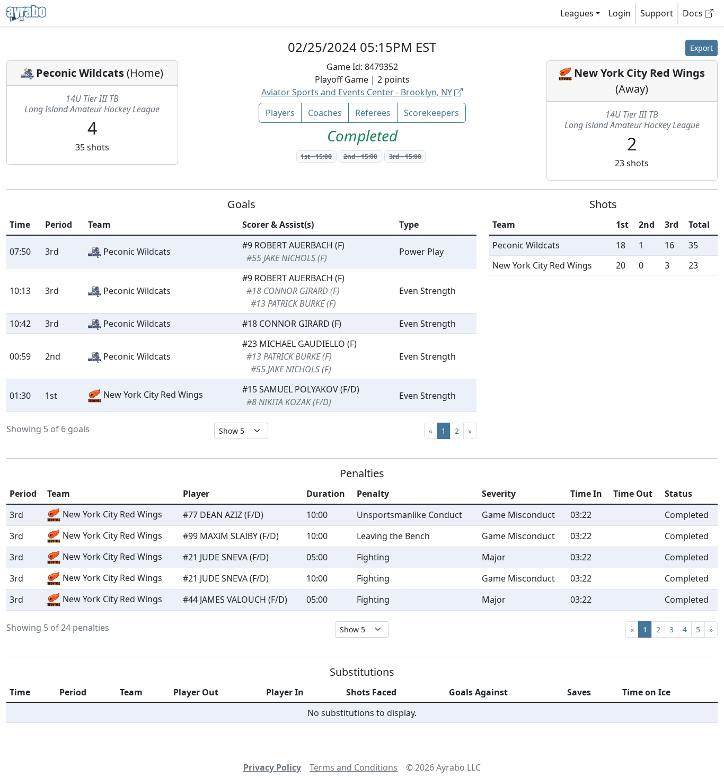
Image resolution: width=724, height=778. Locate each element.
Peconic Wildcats (80, 73)
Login (619, 13)
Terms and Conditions (354, 767)
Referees (373, 113)
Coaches (325, 113)
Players (280, 113)
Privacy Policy (272, 767)
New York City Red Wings (639, 73)
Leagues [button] (577, 13)
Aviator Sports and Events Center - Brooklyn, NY (356, 92)
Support (656, 13)
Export (701, 48)
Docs (694, 13)
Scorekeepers (431, 113)
